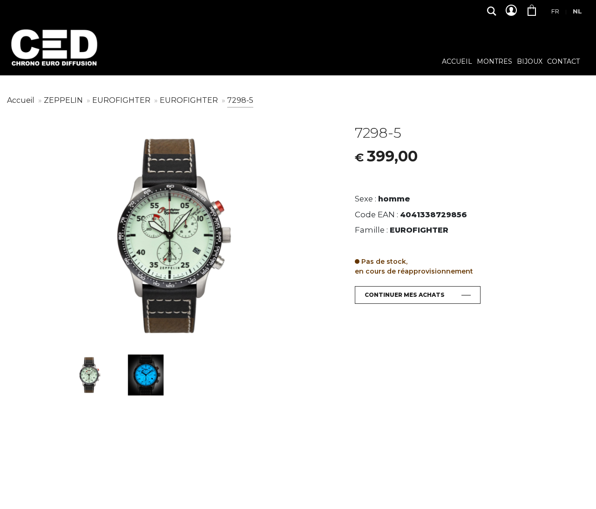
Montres (494, 62)
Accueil (457, 62)
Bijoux (529, 62)
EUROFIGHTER (122, 100)
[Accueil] (53, 55)
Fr (555, 11)
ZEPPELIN (64, 100)
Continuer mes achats (405, 294)
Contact (563, 62)
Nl (577, 11)
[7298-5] (174, 236)
